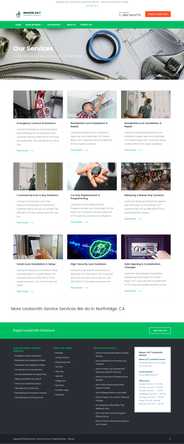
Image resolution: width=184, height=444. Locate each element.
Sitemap (71, 439)
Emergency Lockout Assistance (28, 355)
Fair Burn (59, 366)
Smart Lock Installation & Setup (28, 383)
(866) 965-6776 (131, 15)
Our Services (53, 24)
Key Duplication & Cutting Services (29, 397)
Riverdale (59, 353)
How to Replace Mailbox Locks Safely (111, 392)
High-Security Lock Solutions (27, 388)
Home (18, 24)
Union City (59, 371)
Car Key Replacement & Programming (30, 374)
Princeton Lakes (62, 390)
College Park (60, 380)
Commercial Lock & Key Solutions (28, 369)
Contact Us (91, 5)
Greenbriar (59, 394)
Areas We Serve (33, 24)
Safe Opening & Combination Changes (30, 393)
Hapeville (59, 376)
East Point (59, 385)
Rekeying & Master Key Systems (28, 379)
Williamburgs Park (62, 362)
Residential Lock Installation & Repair (30, 360)
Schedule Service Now (158, 14)
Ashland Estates (62, 357)
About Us (71, 24)
